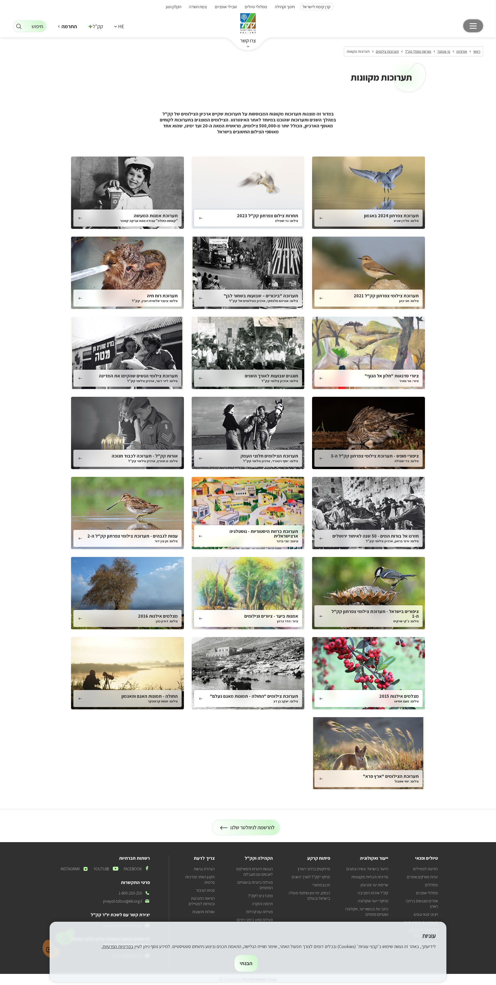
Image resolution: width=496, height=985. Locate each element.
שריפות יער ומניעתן (374, 885)
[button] (119, 26)
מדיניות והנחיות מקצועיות (369, 877)
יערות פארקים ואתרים (422, 877)
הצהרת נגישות (204, 869)
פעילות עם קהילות (259, 911)
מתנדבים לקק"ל (260, 895)
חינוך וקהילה (285, 7)
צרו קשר (248, 40)
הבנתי (246, 963)
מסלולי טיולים (256, 7)
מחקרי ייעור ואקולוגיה (373, 901)
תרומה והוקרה (262, 903)
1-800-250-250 (134, 893)
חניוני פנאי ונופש (426, 914)
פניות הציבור (205, 890)
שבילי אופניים (226, 7)
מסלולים (431, 885)
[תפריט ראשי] (473, 25)
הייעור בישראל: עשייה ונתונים (367, 869)
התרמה (69, 26)
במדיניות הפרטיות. (117, 946)
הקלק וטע (173, 7)
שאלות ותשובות (203, 911)
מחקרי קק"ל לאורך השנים (311, 877)
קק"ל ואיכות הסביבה (373, 893)
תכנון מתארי (321, 885)
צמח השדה (198, 7)
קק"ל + (96, 26)
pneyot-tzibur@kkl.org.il (126, 901)
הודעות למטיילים (425, 869)
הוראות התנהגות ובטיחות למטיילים (202, 901)
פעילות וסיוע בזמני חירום (255, 919)
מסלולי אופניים (427, 893)
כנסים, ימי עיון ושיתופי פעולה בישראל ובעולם (309, 895)
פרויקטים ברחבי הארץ (314, 869)
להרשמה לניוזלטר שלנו (252, 829)
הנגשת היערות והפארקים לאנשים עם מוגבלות (254, 871)
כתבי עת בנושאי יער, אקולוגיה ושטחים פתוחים (366, 911)
